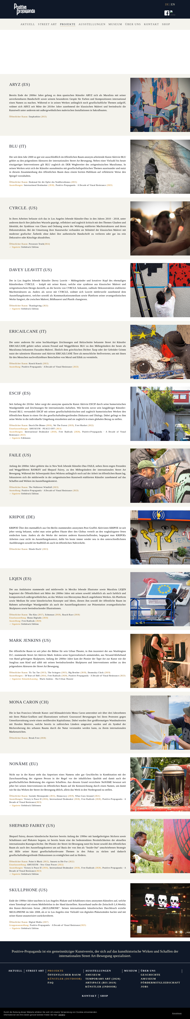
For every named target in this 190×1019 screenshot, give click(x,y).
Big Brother (74, 672)
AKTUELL (15, 970)
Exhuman (49, 614)
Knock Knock (35, 363)
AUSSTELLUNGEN (98, 970)
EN (173, 4)
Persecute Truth (36, 244)
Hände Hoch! (35, 549)
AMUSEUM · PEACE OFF (42, 428)
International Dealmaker (36, 185)
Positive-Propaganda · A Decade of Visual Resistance (81, 185)
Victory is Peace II (32, 799)
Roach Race (67, 614)
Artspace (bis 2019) (100, 982)
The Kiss (33, 614)
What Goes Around (84, 796)
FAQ (51, 982)
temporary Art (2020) (103, 978)
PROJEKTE (55, 970)
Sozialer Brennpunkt (39, 796)
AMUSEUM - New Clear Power (42, 864)
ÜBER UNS (148, 970)
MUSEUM (130, 970)
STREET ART (35, 970)
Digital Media (35, 922)
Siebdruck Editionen (31, 805)
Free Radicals (66, 432)
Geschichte (150, 974)
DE (167, 4)
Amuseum (92, 974)
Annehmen (177, 1013)
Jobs (144, 986)
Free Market (81, 425)
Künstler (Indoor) (101, 986)
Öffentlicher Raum (64, 974)
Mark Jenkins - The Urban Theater (56, 679)
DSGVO (61, 1014)
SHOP (104, 995)
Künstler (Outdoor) (65, 978)
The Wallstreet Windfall (40, 487)
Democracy (62, 796)
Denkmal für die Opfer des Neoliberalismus (49, 182)
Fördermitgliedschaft (160, 982)
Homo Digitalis (34, 618)
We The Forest (60, 425)
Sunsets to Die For (59, 861)
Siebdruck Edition (30, 247)
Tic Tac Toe (34, 672)
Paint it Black (35, 861)
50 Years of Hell (32, 675)
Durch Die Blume (37, 425)
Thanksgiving (35, 305)
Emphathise (34, 116)
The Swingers (54, 672)
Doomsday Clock (96, 672)
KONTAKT (89, 995)
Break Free (34, 738)
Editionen (25, 438)
